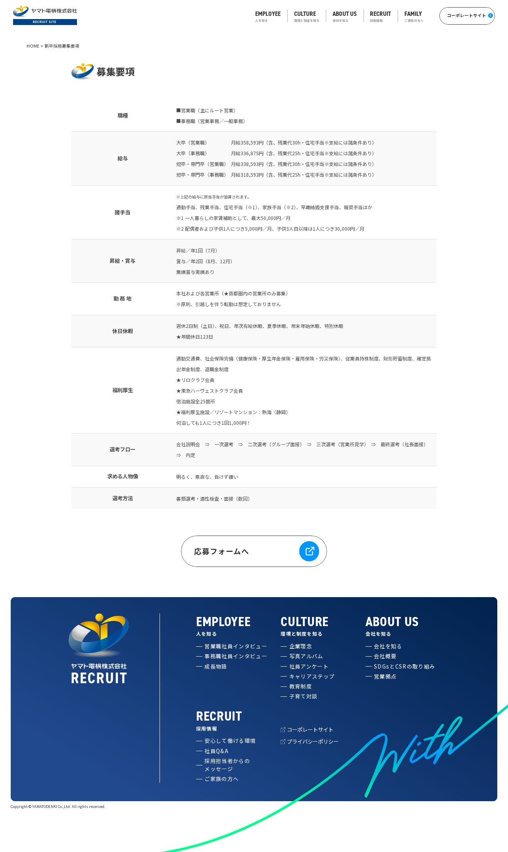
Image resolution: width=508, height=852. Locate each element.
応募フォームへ (221, 551)
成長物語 (215, 666)
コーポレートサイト (466, 15)
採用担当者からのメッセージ (227, 765)
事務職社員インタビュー (235, 656)
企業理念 (300, 646)
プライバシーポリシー (313, 741)
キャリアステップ (312, 676)
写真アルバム (306, 656)
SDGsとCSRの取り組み (404, 666)
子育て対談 (303, 696)
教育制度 (300, 686)
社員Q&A (216, 751)
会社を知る (388, 646)
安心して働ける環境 (230, 740)
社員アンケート (309, 666)
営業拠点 (385, 676)
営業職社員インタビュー (235, 646)
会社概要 (385, 656)
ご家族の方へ (221, 779)
